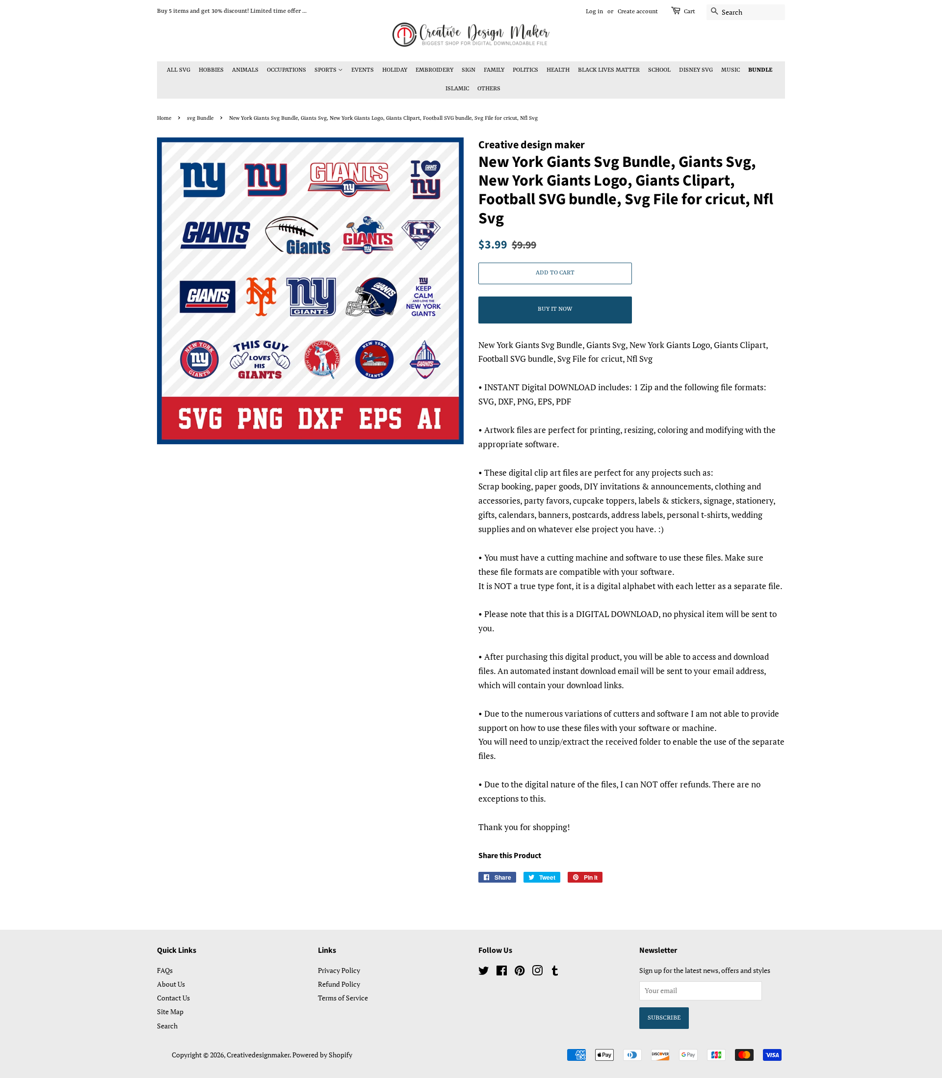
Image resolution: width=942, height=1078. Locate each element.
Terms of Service (343, 997)
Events (362, 70)
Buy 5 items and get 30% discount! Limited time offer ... (232, 11)
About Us (171, 984)
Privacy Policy (339, 970)
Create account (638, 11)
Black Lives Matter (609, 70)
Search (167, 1025)
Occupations (286, 70)
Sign (468, 70)
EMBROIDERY (434, 70)
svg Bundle (200, 118)
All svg (178, 70)
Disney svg (696, 70)
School (659, 70)
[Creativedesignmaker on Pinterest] (519, 972)
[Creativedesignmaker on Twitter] (483, 972)
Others (488, 88)
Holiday (394, 70)
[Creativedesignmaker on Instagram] (537, 972)
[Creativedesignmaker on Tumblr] (555, 972)
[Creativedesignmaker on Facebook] (501, 972)
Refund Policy (339, 984)
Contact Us (173, 997)
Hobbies (211, 70)
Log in (594, 11)
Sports (326, 70)
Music (730, 70)
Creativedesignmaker (258, 1054)
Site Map (170, 1011)
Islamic (457, 88)
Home (164, 118)
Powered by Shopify (322, 1054)
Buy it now (555, 309)
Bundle (760, 70)
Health (558, 70)
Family (494, 70)
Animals (245, 70)
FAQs (165, 970)
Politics (525, 70)
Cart (689, 11)
